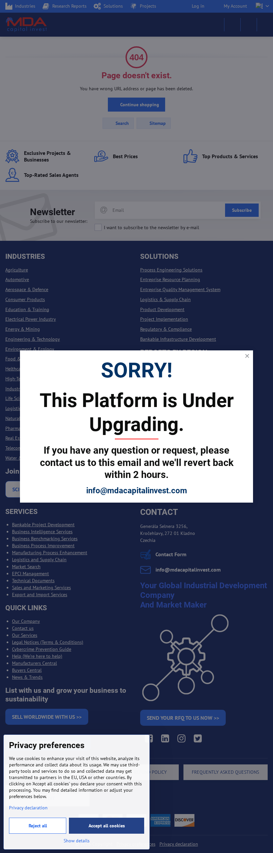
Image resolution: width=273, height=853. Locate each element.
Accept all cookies (107, 826)
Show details (77, 841)
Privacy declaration (28, 808)
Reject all (38, 826)
